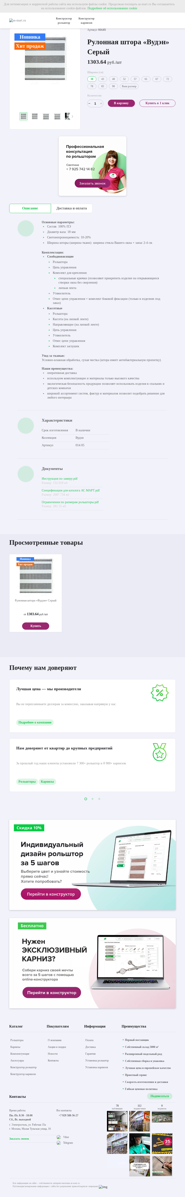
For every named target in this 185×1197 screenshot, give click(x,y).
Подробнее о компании (34, 722)
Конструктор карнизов (87, 20)
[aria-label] (92, 166)
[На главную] (28, 21)
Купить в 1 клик (157, 103)
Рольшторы (27, 781)
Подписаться (159, 1096)
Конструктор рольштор (64, 20)
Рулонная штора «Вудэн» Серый (35, 600)
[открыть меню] (173, 20)
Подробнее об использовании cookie (112, 8)
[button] (17, 116)
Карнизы (47, 781)
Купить (35, 626)
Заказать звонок (19, 1138)
